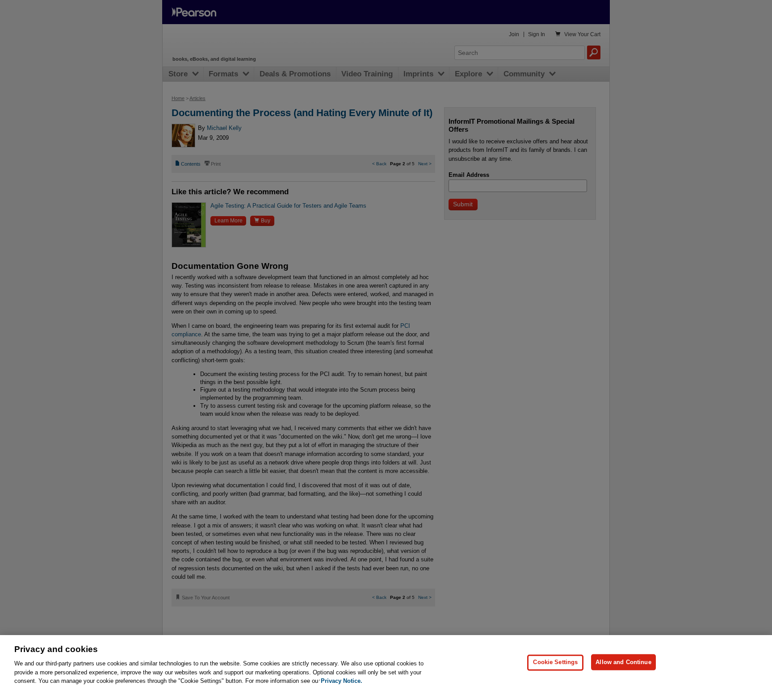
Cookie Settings (555, 662)
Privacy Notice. (341, 680)
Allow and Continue (623, 662)
